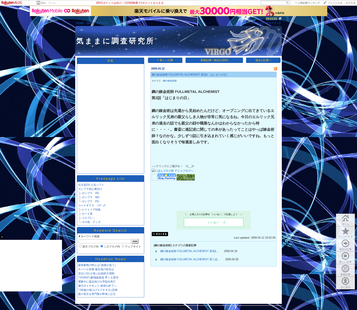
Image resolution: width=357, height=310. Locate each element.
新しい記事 (345, 261)
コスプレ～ (88, 217)
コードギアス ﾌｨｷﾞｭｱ (92, 205)
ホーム (345, 224)
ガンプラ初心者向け (90, 188)
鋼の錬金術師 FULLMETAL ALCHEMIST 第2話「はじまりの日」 (190, 74)
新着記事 (345, 274)
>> (307, 2)
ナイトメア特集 (91, 209)
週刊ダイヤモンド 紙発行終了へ (97, 285)
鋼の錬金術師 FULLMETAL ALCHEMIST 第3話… (189, 251)
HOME (80, 23)
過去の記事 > (263, 60)
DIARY (90, 23)
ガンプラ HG (90, 193)
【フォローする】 (254, 23)
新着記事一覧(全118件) (214, 60)
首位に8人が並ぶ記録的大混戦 (96, 273)
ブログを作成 (334, 2)
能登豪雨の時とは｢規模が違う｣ (97, 265)
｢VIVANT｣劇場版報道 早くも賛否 (98, 277)
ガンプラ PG (90, 201)
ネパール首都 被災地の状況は (96, 269)
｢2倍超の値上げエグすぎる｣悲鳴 (97, 289)
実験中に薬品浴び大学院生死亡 (97, 281)
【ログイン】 (274, 23)
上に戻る (345, 287)
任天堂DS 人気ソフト (91, 184)
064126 (271, 18)
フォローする (345, 236)
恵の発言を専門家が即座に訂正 (97, 294)
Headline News (110, 259)
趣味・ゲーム (48, 2)
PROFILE (102, 23)
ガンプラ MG (91, 197)
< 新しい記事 (165, 60)
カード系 (87, 213)
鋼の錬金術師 (170, 80)
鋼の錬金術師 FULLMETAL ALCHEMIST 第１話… (190, 259)
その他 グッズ (91, 222)
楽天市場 (350, 2)
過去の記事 (345, 249)
